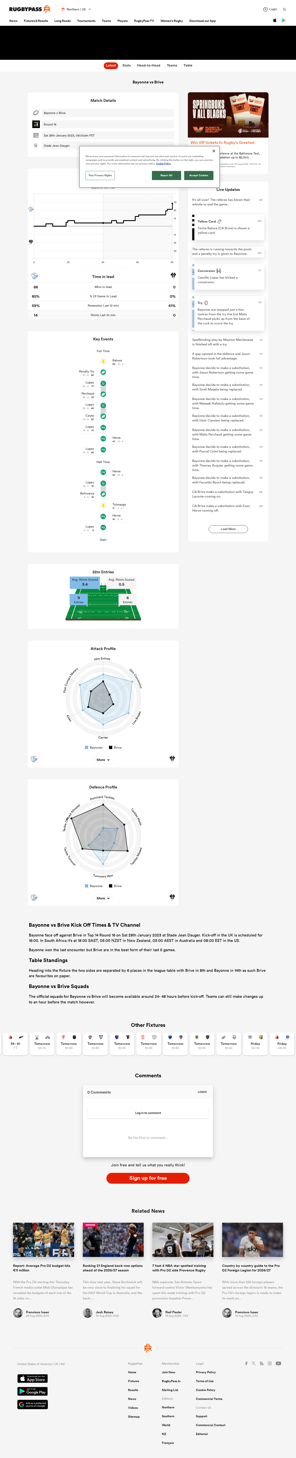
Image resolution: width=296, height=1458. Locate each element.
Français (168, 1443)
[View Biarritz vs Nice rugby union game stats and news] (69, 1043)
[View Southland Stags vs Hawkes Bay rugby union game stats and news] (42, 1043)
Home (132, 1372)
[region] (149, 167)
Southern (168, 1416)
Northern (168, 1407)
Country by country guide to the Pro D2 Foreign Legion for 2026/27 (251, 1268)
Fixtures (133, 1381)
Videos (133, 1408)
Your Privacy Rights (100, 175)
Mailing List (170, 1390)
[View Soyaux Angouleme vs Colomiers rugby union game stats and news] (95, 1043)
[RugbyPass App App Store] (57, 1379)
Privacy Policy (206, 1372)
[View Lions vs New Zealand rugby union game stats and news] (15, 1043)
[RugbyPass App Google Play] (57, 1392)
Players (122, 21)
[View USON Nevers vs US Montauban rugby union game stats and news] (202, 1043)
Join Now (168, 1372)
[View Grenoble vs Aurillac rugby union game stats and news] (175, 1043)
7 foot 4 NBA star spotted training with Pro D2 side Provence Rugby (179, 1268)
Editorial (202, 1434)
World (166, 1425)
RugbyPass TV (144, 21)
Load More (228, 529)
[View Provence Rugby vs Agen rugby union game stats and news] (228, 1043)
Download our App (202, 21)
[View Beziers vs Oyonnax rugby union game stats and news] (122, 1043)
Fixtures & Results (36, 21)
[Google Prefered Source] (57, 1405)
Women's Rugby (172, 21)
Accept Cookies (198, 175)
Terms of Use (205, 1381)
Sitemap (134, 1416)
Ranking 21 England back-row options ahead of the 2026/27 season (113, 1268)
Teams (106, 21)
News (13, 21)
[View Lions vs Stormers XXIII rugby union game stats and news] (282, 1043)
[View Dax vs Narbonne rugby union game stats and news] (149, 1043)
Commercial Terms (209, 1399)
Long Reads (62, 21)
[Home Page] (29, 9)
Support (201, 1416)
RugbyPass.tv (171, 1381)
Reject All (166, 175)
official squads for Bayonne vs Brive (69, 996)
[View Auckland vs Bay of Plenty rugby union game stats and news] (255, 1043)
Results (133, 1390)
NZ (164, 1434)
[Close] (214, 151)
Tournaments (86, 21)
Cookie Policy (205, 1390)
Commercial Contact (210, 1425)
